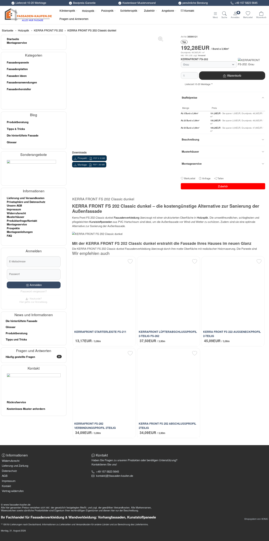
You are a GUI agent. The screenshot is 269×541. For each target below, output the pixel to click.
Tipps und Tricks (16, 339)
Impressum (14, 209)
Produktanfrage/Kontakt (22, 220)
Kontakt (189, 11)
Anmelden (36, 285)
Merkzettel (189, 178)
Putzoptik (107, 11)
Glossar (12, 142)
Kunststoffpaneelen (100, 222)
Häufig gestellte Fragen (33, 357)
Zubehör (149, 11)
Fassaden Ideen (17, 76)
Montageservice (17, 42)
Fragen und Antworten (73, 19)
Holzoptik (88, 11)
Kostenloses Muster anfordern (26, 409)
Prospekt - (91, 158)
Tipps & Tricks (16, 129)
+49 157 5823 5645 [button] (107, 471)
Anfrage (206, 178)
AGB (5, 476)
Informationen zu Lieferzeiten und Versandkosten (66, 524)
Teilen (220, 178)
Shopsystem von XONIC (256, 518)
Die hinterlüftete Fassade (22, 135)
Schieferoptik (128, 11)
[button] (114, 476)
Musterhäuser (15, 217)
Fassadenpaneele (18, 62)
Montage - (91, 164)
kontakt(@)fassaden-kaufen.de (114, 476)
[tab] (104, 199)
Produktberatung (18, 122)
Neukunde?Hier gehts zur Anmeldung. (33, 300)
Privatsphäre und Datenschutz (26, 202)
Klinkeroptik (67, 11)
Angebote (168, 11)
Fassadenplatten (17, 69)
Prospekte (13, 228)
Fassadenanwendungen (22, 82)
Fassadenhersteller (19, 89)
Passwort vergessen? (33, 291)
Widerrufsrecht (16, 213)
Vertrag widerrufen (13, 491)
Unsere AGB (14, 205)
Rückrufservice (16, 402)
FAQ (9, 235)
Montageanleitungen (20, 232)
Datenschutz (9, 471)
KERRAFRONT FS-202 (194, 59)
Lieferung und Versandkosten (25, 198)
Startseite (13, 39)
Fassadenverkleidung (126, 217)
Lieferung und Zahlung (15, 465)
